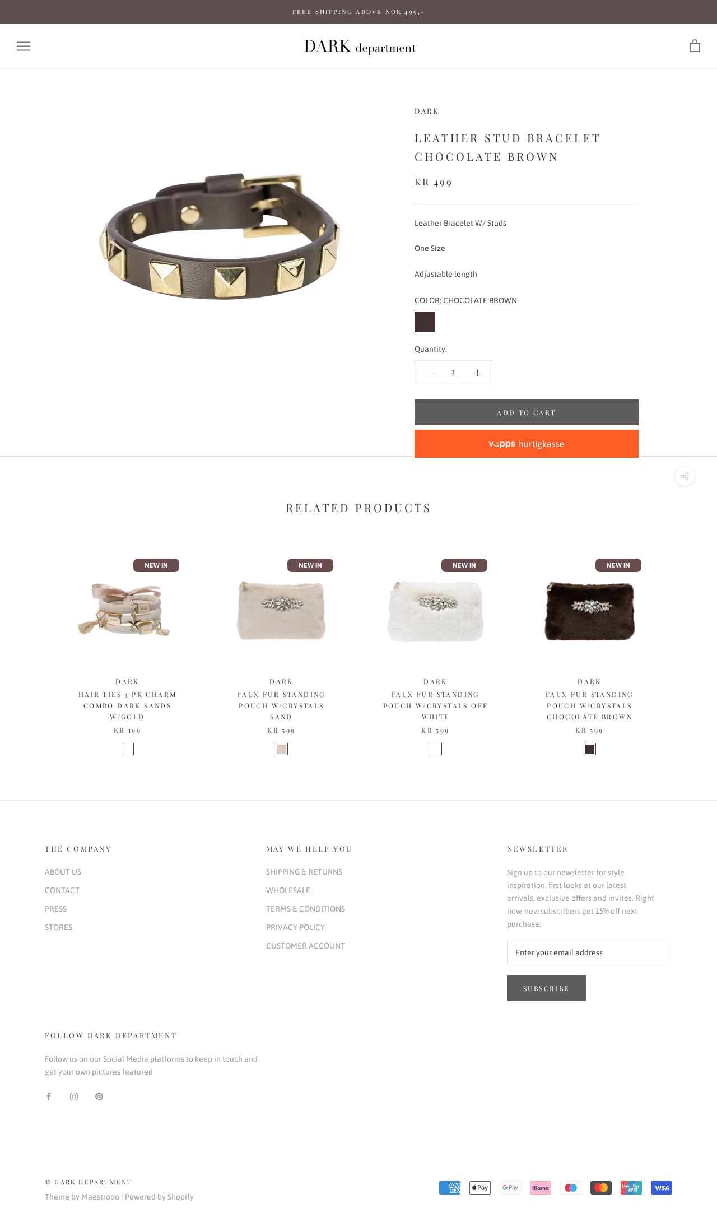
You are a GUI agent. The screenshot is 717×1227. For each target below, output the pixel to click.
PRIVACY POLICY (295, 927)
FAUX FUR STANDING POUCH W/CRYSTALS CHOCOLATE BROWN (590, 705)
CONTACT (62, 890)
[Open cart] (695, 46)
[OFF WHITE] (435, 749)
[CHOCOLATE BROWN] (589, 749)
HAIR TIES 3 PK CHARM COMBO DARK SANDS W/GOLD (127, 705)
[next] (682, 643)
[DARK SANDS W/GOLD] (127, 749)
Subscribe (546, 988)
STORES (58, 927)
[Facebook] (49, 1096)
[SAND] (281, 749)
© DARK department (88, 1182)
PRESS (56, 908)
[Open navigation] (23, 46)
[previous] (35, 643)
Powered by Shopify (159, 1196)
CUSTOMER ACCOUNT (305, 945)
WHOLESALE (288, 890)
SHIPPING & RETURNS (304, 871)
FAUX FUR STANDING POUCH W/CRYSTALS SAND (281, 705)
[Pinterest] (99, 1096)
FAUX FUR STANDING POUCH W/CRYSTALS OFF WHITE (435, 705)
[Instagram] (74, 1096)
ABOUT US (63, 871)
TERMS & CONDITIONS (305, 908)
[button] (527, 444)
